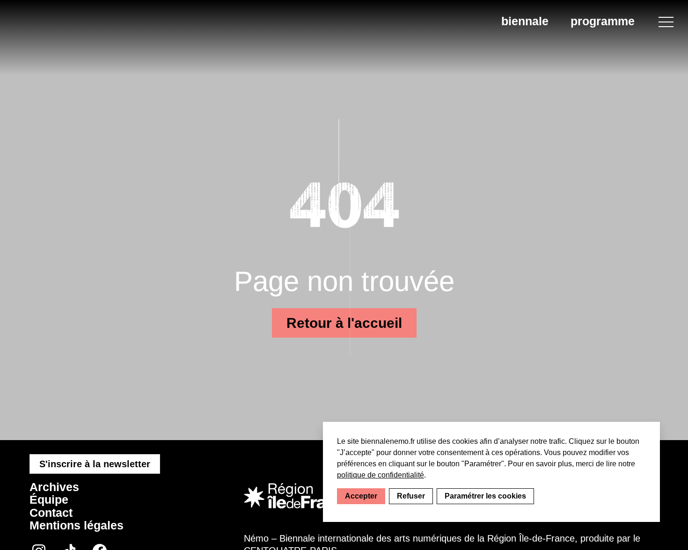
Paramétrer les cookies (485, 496)
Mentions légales (76, 525)
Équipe (48, 499)
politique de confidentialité (380, 475)
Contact (51, 512)
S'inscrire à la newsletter (94, 464)
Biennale (525, 21)
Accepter (361, 496)
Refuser (411, 496)
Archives (54, 486)
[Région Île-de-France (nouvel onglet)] (299, 496)
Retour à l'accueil (344, 323)
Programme (603, 21)
